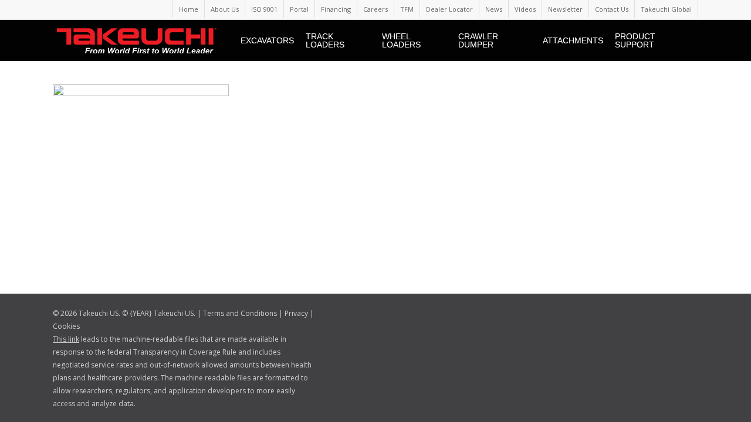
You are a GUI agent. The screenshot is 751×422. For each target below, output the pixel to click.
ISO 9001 (264, 9)
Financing (336, 9)
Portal (299, 9)
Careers (375, 9)
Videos (525, 9)
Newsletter (565, 9)
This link (66, 339)
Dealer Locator (449, 9)
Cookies (66, 326)
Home (188, 9)
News (493, 9)
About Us (225, 9)
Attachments (573, 40)
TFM (407, 9)
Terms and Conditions (240, 313)
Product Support (635, 40)
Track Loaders (325, 40)
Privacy (296, 313)
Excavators (267, 40)
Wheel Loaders (401, 40)
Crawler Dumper (478, 40)
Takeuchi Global (666, 9)
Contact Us (611, 9)
